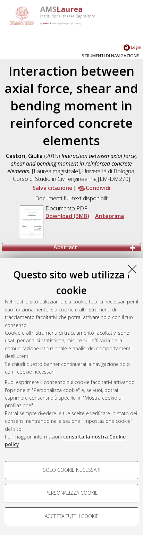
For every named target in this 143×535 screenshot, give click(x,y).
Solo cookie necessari (71, 470)
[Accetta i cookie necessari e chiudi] (132, 269)
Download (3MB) (67, 216)
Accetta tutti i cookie (72, 516)
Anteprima (109, 216)
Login (135, 47)
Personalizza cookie (71, 493)
